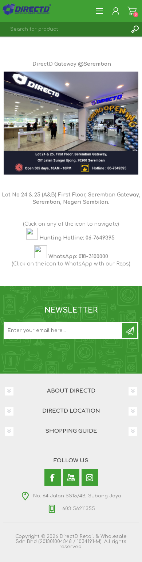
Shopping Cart (132, 11)
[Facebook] (52, 477)
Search (134, 29)
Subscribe (129, 330)
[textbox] (63, 29)
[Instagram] (90, 477)
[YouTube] (71, 477)
